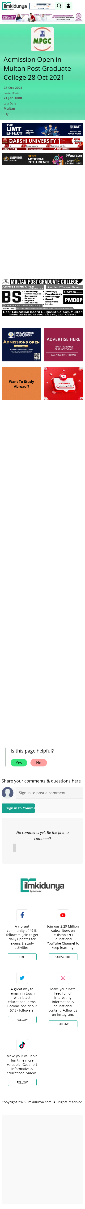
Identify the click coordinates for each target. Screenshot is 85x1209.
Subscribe (63, 957)
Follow (22, 1020)
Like (22, 957)
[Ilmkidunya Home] (14, 6)
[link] (43, 6)
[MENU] (79, 5)
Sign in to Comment (20, 808)
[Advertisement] (42, 213)
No (38, 762)
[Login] (68, 6)
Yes (19, 762)
